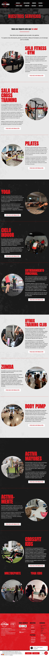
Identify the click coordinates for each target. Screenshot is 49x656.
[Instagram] (23, 626)
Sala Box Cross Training (44, 628)
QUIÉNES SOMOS (19, 5)
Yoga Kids (43, 640)
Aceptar (28, 653)
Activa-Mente (43, 637)
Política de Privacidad (33, 639)
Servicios (33, 629)
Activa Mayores (42, 635)
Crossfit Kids (43, 641)
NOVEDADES (34, 5)
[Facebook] (20, 626)
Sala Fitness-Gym (43, 626)
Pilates (42, 630)
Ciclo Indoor (43, 633)
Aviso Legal (33, 637)
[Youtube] (25, 626)
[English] (1, 654)
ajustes (11, 654)
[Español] (3, 654)
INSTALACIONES (27, 3)
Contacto (33, 632)
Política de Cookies (33, 642)
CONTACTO (41, 5)
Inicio (32, 625)
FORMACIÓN (27, 5)
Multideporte (43, 638)
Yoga (42, 631)
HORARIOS (34, 3)
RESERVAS (40, 3)
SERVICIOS (18, 3)
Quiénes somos (32, 627)
